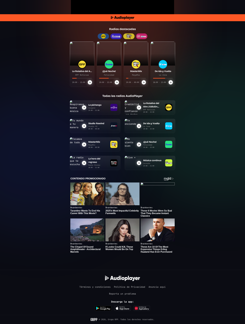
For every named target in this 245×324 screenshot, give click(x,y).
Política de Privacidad (129, 286)
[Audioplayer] (122, 17)
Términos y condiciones (95, 286)
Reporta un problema (122, 293)
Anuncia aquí (157, 286)
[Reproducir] (90, 82)
